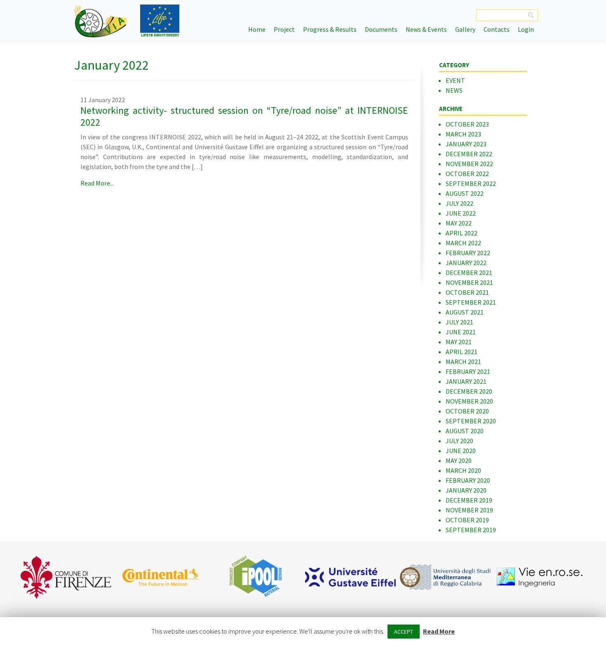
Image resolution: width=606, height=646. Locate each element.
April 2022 (461, 233)
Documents (381, 29)
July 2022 (459, 203)
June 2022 (461, 213)
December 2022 (469, 154)
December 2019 (469, 500)
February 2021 (468, 371)
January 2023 (466, 144)
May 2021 (459, 342)
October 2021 (467, 292)
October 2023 (467, 124)
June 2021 (461, 332)
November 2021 (469, 282)
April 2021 (461, 352)
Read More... (97, 183)
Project (284, 29)
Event (455, 80)
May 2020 (459, 460)
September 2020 (471, 421)
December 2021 (469, 272)
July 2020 (459, 441)
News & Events (426, 29)
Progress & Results (330, 29)
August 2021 (465, 312)
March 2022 (463, 243)
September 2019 (471, 530)
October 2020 (467, 411)
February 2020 (468, 480)
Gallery (465, 29)
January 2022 (466, 262)
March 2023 (463, 134)
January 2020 (466, 490)
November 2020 (469, 401)
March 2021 (463, 361)
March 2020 (463, 470)
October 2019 (467, 520)
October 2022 (467, 173)
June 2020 (461, 450)
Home (256, 29)
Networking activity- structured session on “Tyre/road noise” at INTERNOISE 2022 (244, 116)
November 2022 (469, 164)
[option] (66, 577)
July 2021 (459, 322)
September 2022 (471, 183)
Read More (439, 631)
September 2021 (471, 302)
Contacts (497, 29)
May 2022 (459, 223)
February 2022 (468, 253)
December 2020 (469, 391)
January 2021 (466, 381)
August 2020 (465, 431)
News (454, 90)
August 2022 (465, 193)
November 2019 (469, 510)
